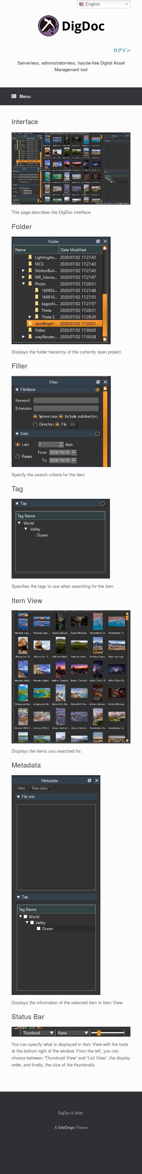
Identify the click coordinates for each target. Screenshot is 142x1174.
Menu (25, 96)
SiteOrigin (66, 1127)
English (92, 4)
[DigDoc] (71, 26)
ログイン (121, 50)
